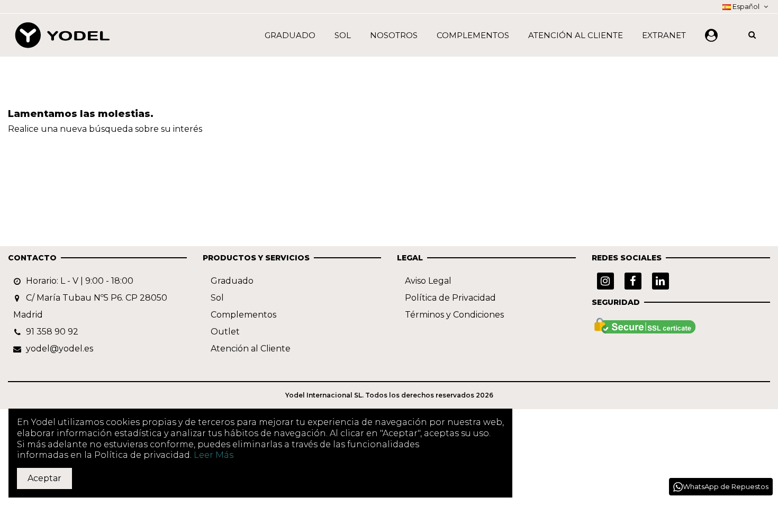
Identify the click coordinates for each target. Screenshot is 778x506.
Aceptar (44, 478)
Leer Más (213, 455)
